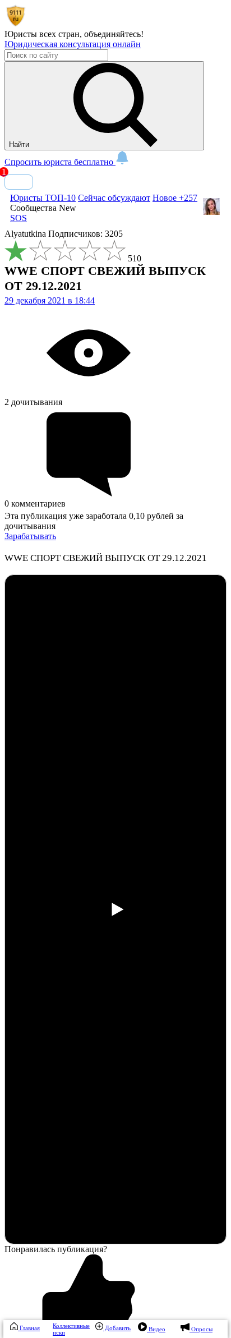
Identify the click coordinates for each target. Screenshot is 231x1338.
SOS (18, 218)
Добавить (117, 1328)
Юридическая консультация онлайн (72, 44)
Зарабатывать (30, 536)
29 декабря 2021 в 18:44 (49, 300)
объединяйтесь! (114, 34)
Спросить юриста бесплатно (60, 162)
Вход (19, 182)
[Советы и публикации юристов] (15, 24)
